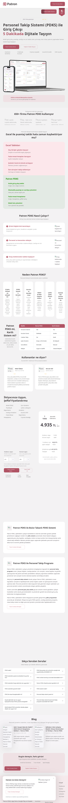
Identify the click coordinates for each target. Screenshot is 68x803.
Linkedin (61, 794)
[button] (63, 4)
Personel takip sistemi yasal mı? (45, 694)
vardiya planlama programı (49, 600)
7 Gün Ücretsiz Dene (10, 47)
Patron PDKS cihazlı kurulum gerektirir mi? (48, 683)
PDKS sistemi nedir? (42, 689)
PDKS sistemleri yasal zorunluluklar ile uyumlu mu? (17, 676)
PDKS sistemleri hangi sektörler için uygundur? (17, 683)
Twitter (61, 789)
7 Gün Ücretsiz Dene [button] (57, 4)
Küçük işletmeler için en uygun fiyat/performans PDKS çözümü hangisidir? (16, 700)
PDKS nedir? (8, 670)
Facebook (62, 786)
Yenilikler (37, 801)
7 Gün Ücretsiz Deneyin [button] (14, 792)
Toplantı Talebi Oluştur (30, 47)
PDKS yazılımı (36, 600)
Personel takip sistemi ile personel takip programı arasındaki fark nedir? (47, 700)
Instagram (62, 791)
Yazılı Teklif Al (27, 470)
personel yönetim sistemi (14, 586)
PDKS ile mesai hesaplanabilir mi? (13, 694)
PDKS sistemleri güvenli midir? (13, 689)
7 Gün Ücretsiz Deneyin (15, 547)
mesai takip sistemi (13, 602)
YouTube (61, 796)
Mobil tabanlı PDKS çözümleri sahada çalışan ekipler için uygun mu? (16, 708)
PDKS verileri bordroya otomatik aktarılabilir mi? (49, 677)
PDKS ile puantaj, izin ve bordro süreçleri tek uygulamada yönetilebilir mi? (48, 671)
